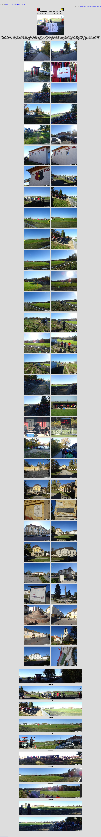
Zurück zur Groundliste (4, 0)
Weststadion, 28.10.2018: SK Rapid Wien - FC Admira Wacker (15, 4)
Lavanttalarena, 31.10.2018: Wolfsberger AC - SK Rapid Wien (90, 6)
